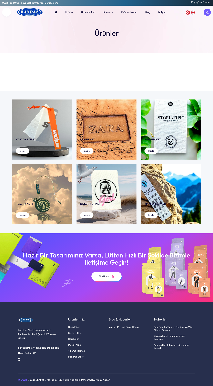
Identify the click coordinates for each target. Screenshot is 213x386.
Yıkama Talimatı (76, 350)
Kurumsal (108, 12)
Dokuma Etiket (75, 356)
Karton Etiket (75, 333)
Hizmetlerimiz (88, 12)
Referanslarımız (129, 12)
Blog (147, 12)
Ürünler (69, 12)
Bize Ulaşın (104, 276)
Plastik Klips (74, 344)
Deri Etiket (73, 338)
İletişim (161, 12)
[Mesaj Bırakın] (206, 12)
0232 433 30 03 (27, 353)
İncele (23, 150)
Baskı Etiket (74, 327)
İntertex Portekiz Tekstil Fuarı (124, 327)
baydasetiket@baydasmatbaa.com (39, 2)
